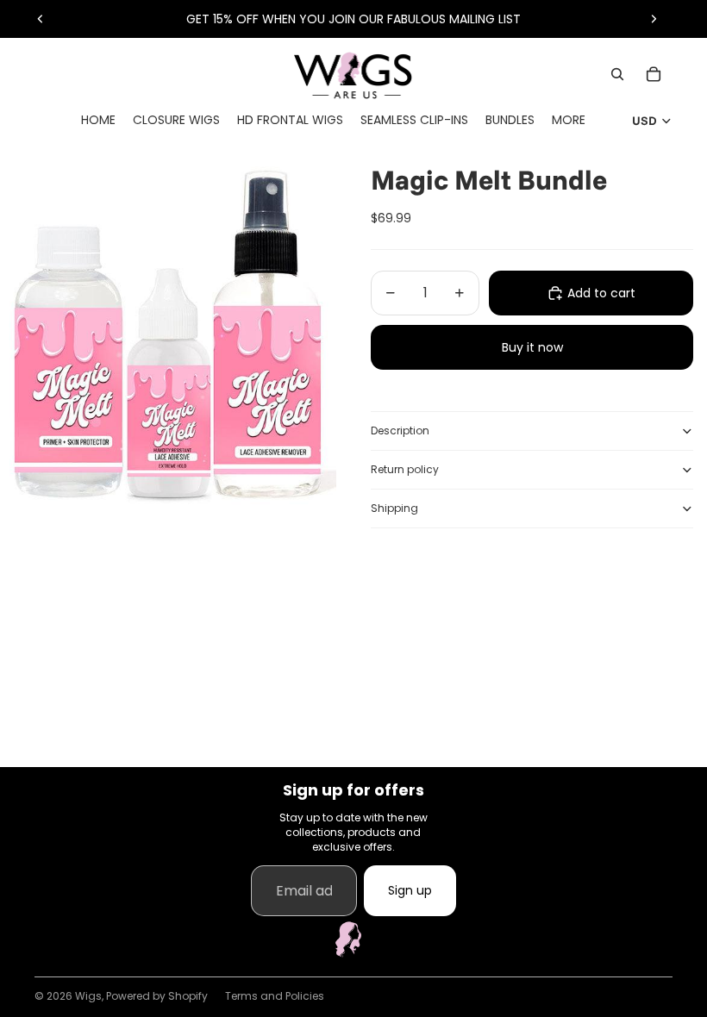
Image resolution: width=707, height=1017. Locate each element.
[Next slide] (654, 19)
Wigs (88, 996)
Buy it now (532, 347)
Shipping (394, 508)
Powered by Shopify (157, 996)
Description (400, 430)
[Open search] (617, 74)
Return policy (405, 469)
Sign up (410, 890)
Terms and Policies (274, 996)
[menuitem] (568, 120)
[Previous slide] (40, 19)
